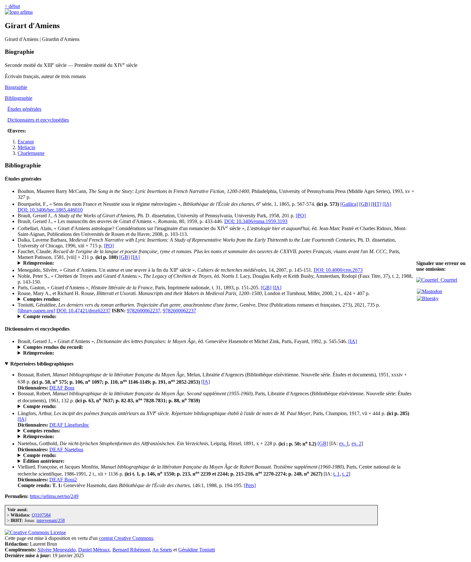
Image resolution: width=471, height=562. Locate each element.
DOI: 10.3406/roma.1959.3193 (255, 221)
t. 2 (345, 474)
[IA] (387, 204)
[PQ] (301, 215)
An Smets (162, 549)
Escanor (26, 141)
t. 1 (336, 474)
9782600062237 (143, 310)
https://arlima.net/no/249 (54, 496)
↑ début (12, 6)
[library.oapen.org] (36, 310)
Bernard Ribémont (131, 549)
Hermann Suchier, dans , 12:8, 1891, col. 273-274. (144, 455)
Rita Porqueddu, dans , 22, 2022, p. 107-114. (108, 316)
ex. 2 (356, 443)
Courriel (447, 280)
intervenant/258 (51, 520)
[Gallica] (349, 204)
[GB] (364, 204)
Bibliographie (18, 98)
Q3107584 (41, 515)
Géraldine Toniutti (196, 549)
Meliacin (26, 147)
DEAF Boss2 (63, 479)
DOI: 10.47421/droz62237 (83, 310)
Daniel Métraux (94, 549)
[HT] (376, 204)
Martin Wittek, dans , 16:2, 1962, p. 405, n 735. (85, 406)
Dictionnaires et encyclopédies (38, 120)
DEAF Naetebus (66, 449)
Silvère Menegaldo (56, 549)
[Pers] (250, 485)
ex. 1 (344, 443)
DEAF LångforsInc (69, 425)
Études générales (24, 109)
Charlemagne (31, 153)
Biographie (16, 87)
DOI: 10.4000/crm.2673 (338, 270)
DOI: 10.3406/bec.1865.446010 (50, 210)
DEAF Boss (61, 387)
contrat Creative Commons (126, 538)
